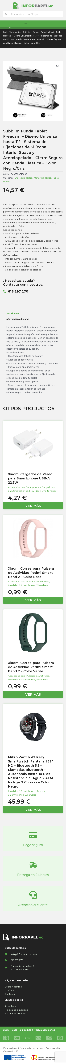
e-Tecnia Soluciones (43, 1030)
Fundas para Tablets (23, 178)
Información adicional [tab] (17, 319)
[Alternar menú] (26, 24)
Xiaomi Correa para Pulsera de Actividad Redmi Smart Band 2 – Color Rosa (31, 573)
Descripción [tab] (12, 313)
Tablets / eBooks (31, 32)
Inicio (5, 32)
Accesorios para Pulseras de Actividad (28, 581)
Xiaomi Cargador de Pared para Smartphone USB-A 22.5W (30, 478)
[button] (58, 66)
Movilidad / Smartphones (42, 491)
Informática (15, 32)
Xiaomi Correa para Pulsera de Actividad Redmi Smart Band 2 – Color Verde (31, 667)
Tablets (48, 178)
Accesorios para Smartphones (24, 487)
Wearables (42, 585)
